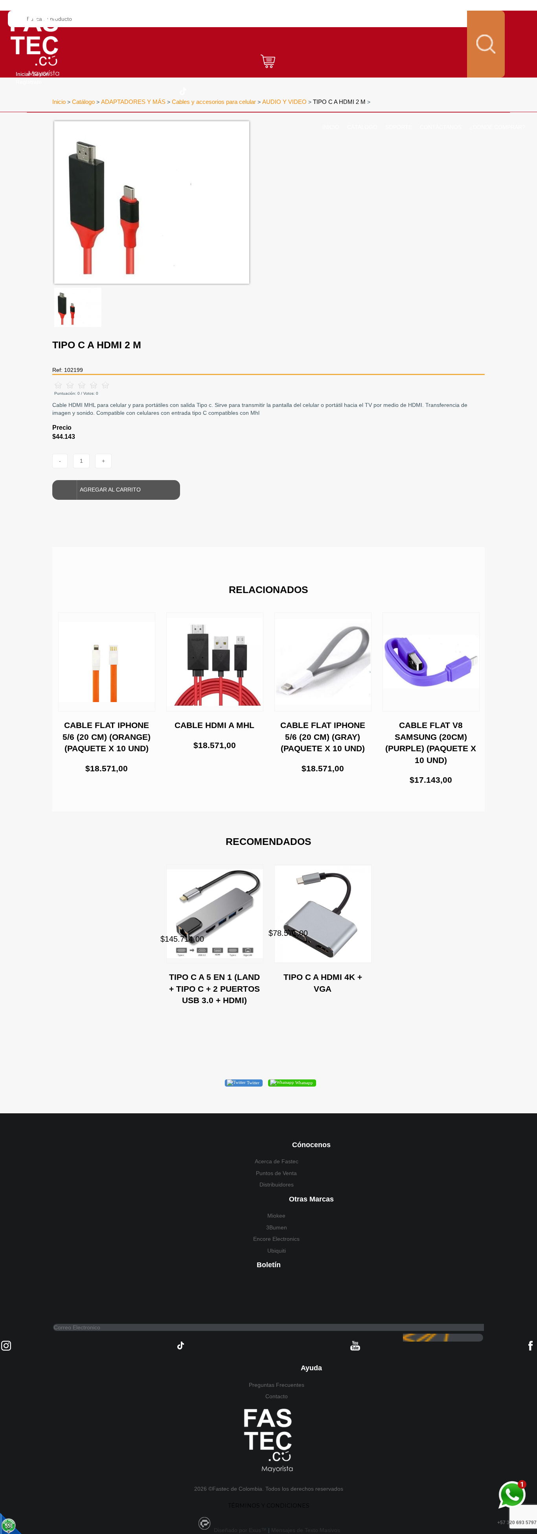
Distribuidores (276, 1184)
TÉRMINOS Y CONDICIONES (268, 1505)
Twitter (252, 1082)
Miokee (276, 1215)
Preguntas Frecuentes (276, 1385)
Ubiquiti (276, 1251)
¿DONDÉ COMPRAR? (497, 127)
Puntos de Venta (276, 1173)
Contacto (276, 1396)
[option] (185, 202)
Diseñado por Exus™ (240, 1530)
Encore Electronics (276, 1239)
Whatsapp (303, 1082)
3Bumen (276, 1227)
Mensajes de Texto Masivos (305, 1530)
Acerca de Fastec (276, 1161)
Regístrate (29, 82)
